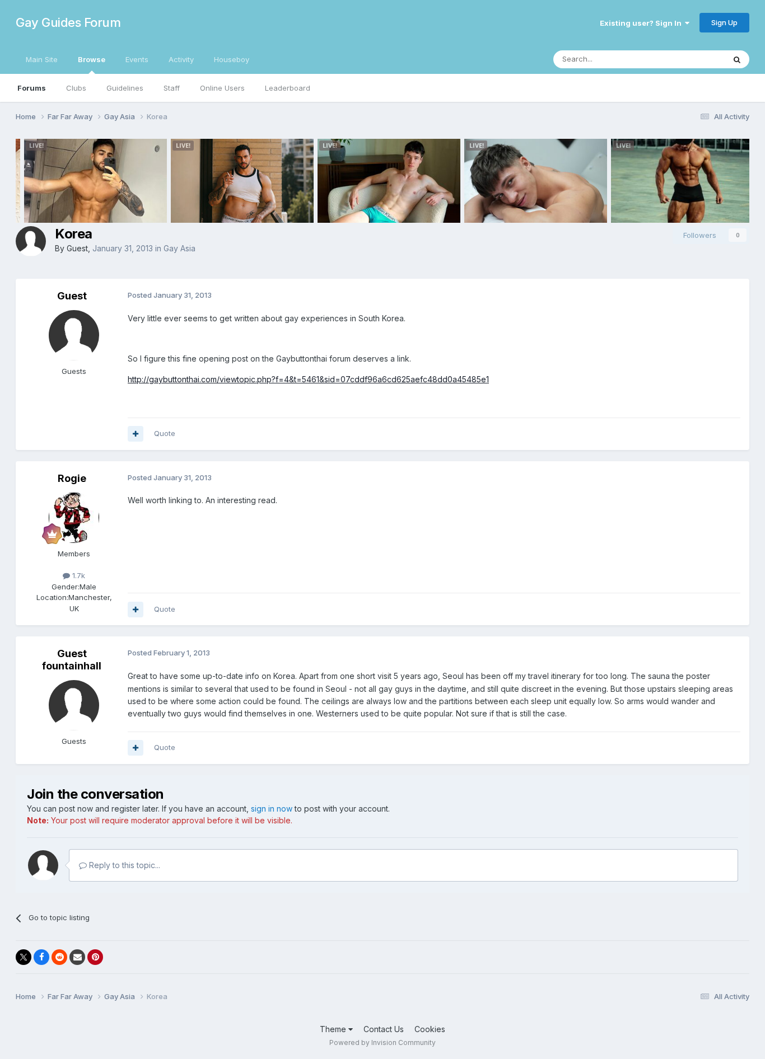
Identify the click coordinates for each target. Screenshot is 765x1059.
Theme (334, 1029)
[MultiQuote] (135, 434)
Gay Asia (179, 248)
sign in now (271, 808)
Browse (91, 59)
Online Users (222, 87)
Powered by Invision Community (382, 1042)
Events (136, 59)
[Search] (737, 59)
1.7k (77, 575)
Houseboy (231, 59)
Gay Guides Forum (68, 22)
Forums (31, 87)
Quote (164, 433)
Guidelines (124, 87)
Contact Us (383, 1029)
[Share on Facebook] (41, 957)
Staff (172, 87)
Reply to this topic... (123, 865)
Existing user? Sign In (642, 22)
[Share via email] (77, 957)
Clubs (76, 87)
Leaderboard (287, 87)
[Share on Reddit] (59, 957)
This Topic (692, 59)
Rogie (72, 478)
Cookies (429, 1029)
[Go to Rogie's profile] (74, 518)
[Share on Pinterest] (95, 957)
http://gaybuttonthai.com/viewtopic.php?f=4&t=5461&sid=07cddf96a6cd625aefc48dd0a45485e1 (308, 379)
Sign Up (724, 22)
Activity (181, 59)
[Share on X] (23, 957)
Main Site (42, 59)
